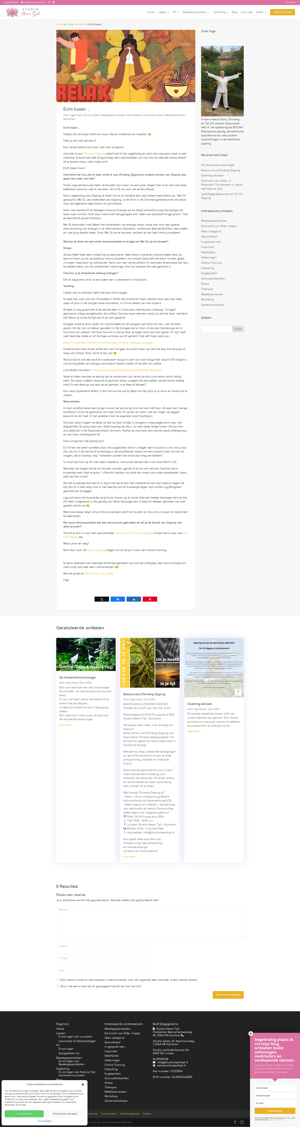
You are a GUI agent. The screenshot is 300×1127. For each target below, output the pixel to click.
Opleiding (219, 12)
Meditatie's (208, 252)
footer (260, 12)
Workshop (69, 119)
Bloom (127, 1122)
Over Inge (247, 12)
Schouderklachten (213, 278)
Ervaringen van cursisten (75, 1036)
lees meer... (66, 725)
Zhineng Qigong (94, 153)
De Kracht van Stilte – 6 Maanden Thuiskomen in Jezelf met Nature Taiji (221, 185)
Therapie (207, 289)
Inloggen (290, 2)
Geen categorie (211, 231)
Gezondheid (80, 24)
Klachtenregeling (129, 1114)
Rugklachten (209, 273)
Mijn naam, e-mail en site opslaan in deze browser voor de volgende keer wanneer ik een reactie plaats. (129, 980)
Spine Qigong (96, 550)
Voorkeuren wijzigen (65, 1113)
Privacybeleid (44, 1121)
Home (151, 12)
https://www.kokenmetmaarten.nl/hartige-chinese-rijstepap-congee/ (108, 342)
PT (174, 12)
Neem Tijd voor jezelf (98, 573)
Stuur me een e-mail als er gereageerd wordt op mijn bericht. (100, 986)
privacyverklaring (276, 1119)
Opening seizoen (212, 175)
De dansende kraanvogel (217, 165)
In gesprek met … (212, 242)
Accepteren (24, 1113)
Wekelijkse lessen (175, 115)
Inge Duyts (76, 115)
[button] (82, 1084)
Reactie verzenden (228, 994)
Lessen (162, 12)
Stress (159, 115)
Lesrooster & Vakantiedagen (77, 1041)
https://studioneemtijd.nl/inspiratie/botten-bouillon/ (127, 370)
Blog (234, 12)
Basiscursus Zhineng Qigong (220, 170)
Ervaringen (66, 1048)
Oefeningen (209, 257)
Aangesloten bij (69, 1053)
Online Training (211, 263)
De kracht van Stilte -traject (219, 226)
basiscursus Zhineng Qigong (134, 533)
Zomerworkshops (212, 305)
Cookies (146, 1114)
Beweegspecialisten (195, 12)
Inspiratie (149, 115)
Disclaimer (92, 1114)
